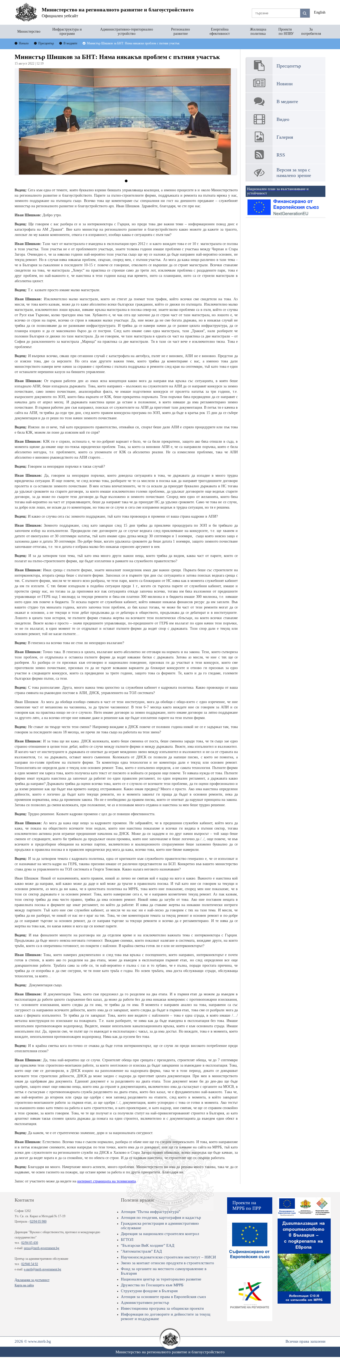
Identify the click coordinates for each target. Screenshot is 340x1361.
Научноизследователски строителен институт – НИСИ (168, 1257)
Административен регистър (145, 1302)
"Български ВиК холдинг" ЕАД (147, 1245)
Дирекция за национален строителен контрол (160, 1234)
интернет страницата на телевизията (106, 1181)
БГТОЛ (127, 1239)
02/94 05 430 (29, 1243)
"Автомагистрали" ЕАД (141, 1251)
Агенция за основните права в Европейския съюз (163, 1297)
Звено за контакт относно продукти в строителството (167, 1263)
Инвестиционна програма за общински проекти (162, 1308)
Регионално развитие (180, 31)
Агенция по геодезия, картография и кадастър (161, 1217)
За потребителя (311, 31)
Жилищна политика (258, 31)
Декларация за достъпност (32, 1280)
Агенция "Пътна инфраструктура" (150, 1212)
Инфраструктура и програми (67, 31)
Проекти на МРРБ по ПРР (246, 1205)
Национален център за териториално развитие (161, 1279)
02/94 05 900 (38, 1221)
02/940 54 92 (29, 1264)
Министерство (28, 31)
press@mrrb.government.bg (41, 1248)
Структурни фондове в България (149, 1291)
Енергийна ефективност (220, 31)
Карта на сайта (24, 1285)
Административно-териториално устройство (126, 31)
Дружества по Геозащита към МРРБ (152, 1285)
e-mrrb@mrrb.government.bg (42, 1269)
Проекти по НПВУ (286, 31)
